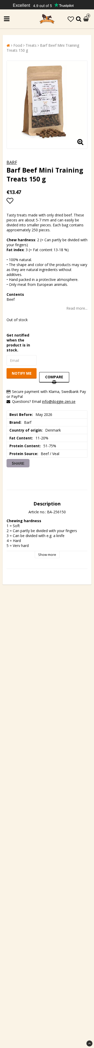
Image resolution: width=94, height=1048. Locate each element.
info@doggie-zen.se (58, 401)
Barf (12, 162)
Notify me (22, 373)
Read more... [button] (76, 308)
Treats (31, 45)
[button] (71, 19)
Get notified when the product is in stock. (18, 342)
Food (17, 45)
